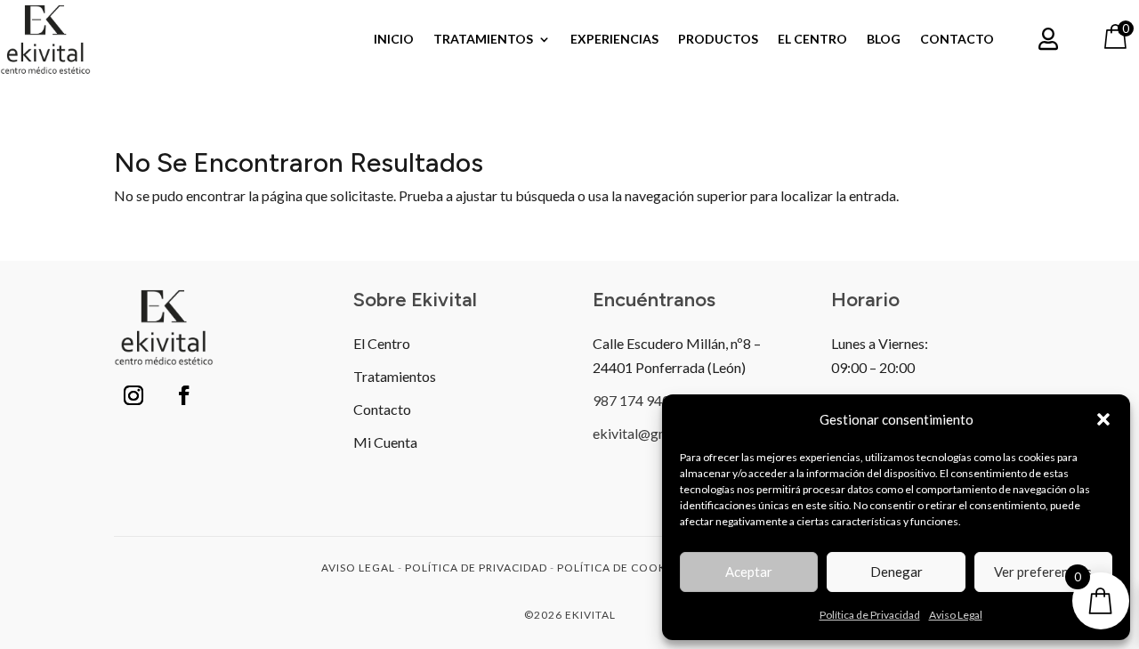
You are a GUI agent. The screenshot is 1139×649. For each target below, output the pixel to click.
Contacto (957, 39)
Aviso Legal (955, 614)
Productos (718, 39)
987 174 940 (631, 400)
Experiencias (614, 39)
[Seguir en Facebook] (184, 395)
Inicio (394, 39)
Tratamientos (483, 39)
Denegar (896, 572)
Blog (884, 39)
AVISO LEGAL (358, 567)
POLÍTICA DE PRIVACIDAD (476, 567)
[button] (1103, 419)
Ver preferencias (1043, 572)
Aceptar (748, 572)
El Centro (812, 39)
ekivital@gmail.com (653, 433)
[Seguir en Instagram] (133, 395)
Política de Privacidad (870, 614)
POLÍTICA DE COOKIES (620, 567)
